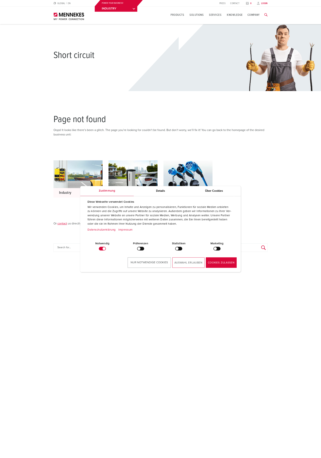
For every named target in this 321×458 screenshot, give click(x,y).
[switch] (140, 248)
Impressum (125, 229)
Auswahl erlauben (188, 262)
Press (222, 3)
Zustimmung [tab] (107, 190)
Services (215, 14)
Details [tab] (160, 190)
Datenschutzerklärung (101, 229)
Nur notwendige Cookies (149, 262)
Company (253, 14)
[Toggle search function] (266, 14)
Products (177, 14)
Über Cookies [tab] (214, 190)
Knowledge (235, 14)
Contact (234, 3)
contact (62, 223)
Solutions (196, 14)
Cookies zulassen (221, 262)
